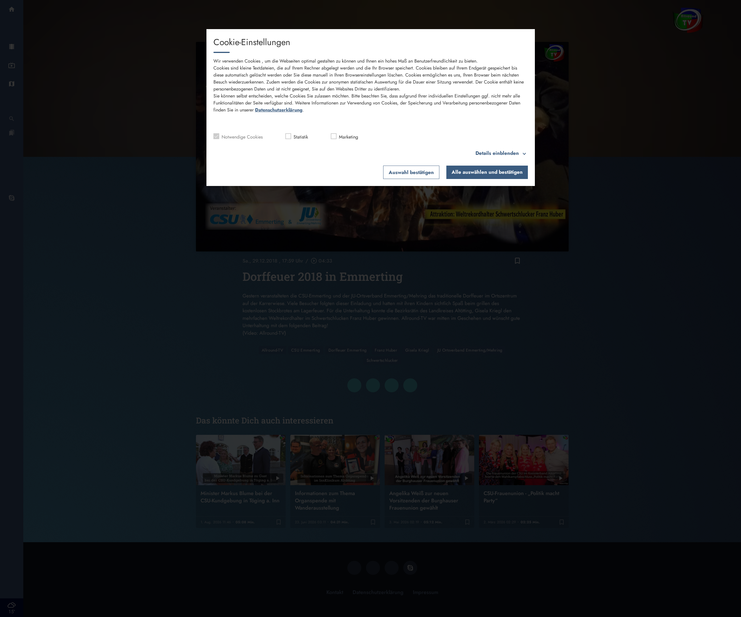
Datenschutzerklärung (279, 110)
